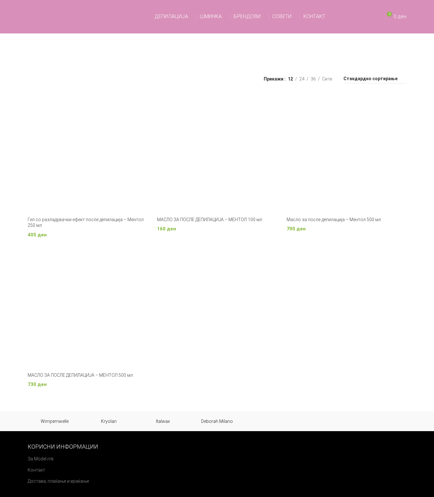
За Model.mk (41, 458)
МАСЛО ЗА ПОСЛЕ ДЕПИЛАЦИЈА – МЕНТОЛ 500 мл (80, 375)
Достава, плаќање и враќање (58, 481)
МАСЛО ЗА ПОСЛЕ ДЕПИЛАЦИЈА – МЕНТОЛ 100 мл (209, 219)
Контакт (36, 469)
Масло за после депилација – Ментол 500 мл (334, 219)
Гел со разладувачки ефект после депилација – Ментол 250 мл (86, 222)
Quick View (143, 104)
